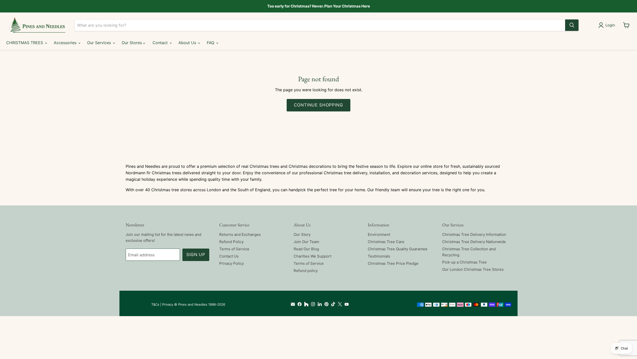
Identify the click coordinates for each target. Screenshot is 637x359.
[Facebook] (298, 304)
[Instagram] (312, 304)
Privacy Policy (231, 263)
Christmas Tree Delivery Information (474, 234)
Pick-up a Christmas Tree (464, 262)
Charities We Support (312, 256)
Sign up (195, 254)
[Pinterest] (325, 304)
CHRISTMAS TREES (25, 42)
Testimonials (379, 256)
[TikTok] (332, 304)
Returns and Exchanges (240, 234)
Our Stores (132, 42)
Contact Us (229, 256)
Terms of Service (234, 249)
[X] (338, 304)
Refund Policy (231, 241)
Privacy (167, 304)
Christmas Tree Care (386, 241)
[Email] (291, 304)
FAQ (211, 42)
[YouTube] (345, 304)
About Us (187, 42)
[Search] (572, 25)
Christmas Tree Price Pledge (393, 263)
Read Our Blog (306, 249)
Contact (161, 42)
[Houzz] (305, 304)
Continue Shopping (318, 104)
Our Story (302, 234)
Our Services (99, 42)
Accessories (66, 42)
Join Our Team (306, 241)
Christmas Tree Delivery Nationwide (474, 241)
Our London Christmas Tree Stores (473, 269)
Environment (379, 234)
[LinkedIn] (318, 304)
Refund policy (306, 270)
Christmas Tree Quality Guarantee (397, 249)
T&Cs (155, 304)
